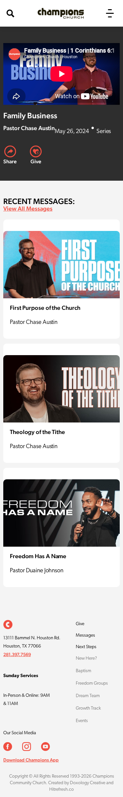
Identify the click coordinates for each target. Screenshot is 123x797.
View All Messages (27, 208)
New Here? (86, 658)
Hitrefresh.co (61, 789)
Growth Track (88, 708)
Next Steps (86, 647)
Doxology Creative (87, 783)
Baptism (83, 671)
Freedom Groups (92, 683)
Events (82, 720)
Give (80, 624)
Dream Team (88, 696)
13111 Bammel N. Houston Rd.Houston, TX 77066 (31, 642)
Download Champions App (31, 760)
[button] (110, 13)
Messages (85, 635)
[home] (59, 13)
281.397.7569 (17, 654)
